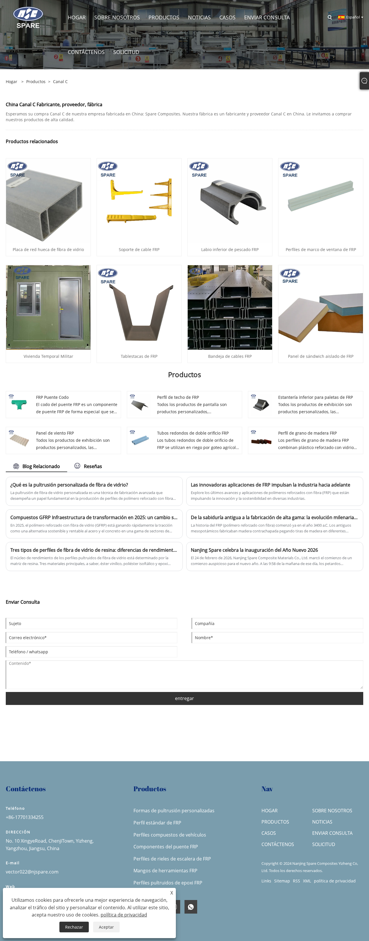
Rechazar (74, 927)
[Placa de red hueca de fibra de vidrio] (48, 200)
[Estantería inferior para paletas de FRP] (261, 404)
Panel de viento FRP (55, 433)
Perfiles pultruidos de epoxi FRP (167, 883)
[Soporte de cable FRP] (139, 200)
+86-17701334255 (25, 817)
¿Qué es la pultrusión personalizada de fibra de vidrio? (69, 485)
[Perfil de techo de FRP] (140, 404)
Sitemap (282, 881)
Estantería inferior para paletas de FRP (315, 397)
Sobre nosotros (332, 810)
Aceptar (106, 927)
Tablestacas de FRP (139, 356)
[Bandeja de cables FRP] (230, 307)
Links (266, 881)
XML (307, 881)
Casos (268, 833)
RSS (296, 881)
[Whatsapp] (190, 907)
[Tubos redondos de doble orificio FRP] (140, 440)
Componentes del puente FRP (165, 846)
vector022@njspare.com (32, 872)
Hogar (269, 810)
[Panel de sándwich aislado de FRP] (320, 307)
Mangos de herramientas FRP (165, 870)
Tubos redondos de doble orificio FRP (193, 433)
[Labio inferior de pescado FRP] (230, 200)
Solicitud (323, 844)
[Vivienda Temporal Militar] (48, 307)
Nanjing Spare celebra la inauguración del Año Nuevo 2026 (254, 550)
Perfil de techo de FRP (178, 397)
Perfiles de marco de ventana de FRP (321, 249)
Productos (36, 81)
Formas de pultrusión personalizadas (173, 810)
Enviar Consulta (332, 833)
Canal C (60, 81)
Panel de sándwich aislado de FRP (320, 356)
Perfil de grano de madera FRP (307, 433)
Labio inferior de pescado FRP (230, 249)
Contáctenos (277, 844)
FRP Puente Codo (52, 397)
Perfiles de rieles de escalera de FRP (172, 859)
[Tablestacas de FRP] (139, 307)
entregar (184, 698)
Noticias (322, 822)
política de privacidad (335, 881)
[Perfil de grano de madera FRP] (261, 440)
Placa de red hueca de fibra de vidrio (48, 249)
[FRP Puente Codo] (19, 404)
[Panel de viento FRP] (19, 440)
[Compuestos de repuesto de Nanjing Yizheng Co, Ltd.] (28, 17)
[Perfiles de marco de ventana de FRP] (320, 200)
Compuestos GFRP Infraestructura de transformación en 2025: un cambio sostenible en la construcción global (94, 517)
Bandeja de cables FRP (230, 356)
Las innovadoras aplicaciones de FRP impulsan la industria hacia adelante (270, 485)
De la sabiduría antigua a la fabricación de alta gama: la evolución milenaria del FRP (275, 517)
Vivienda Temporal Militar (48, 356)
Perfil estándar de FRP (157, 823)
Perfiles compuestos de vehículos (169, 835)
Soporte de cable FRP (139, 249)
